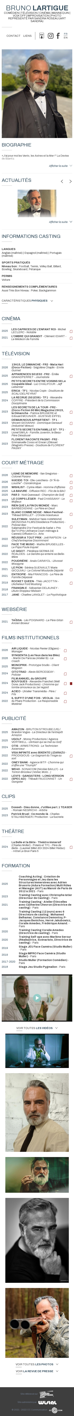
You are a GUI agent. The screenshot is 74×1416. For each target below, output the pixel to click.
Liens (27, 35)
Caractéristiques (24, 300)
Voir (34, 1371)
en (65, 37)
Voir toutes (34, 1028)
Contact (13, 35)
